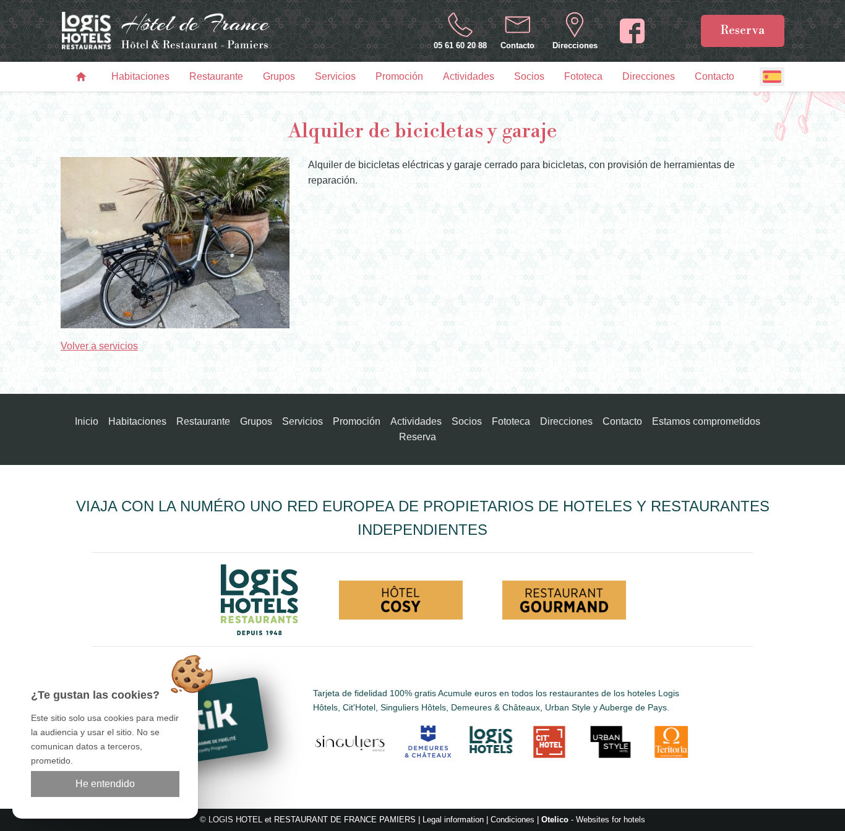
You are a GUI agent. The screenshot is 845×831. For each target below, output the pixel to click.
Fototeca (583, 76)
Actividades (468, 76)
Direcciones (648, 76)
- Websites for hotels (593, 819)
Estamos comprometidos (706, 421)
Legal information (453, 819)
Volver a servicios (99, 346)
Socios (529, 76)
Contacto (714, 76)
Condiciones (512, 819)
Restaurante (216, 76)
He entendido (105, 783)
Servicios (335, 76)
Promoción (399, 76)
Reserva (743, 30)
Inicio (86, 421)
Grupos (279, 76)
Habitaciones (140, 76)
